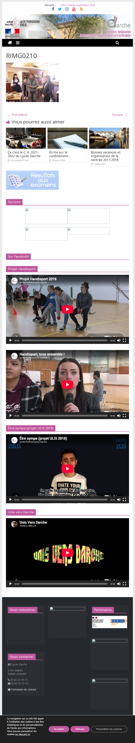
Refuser (80, 729)
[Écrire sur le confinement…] (67, 130)
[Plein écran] (124, 340)
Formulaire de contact (23, 689)
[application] (67, 309)
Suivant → (119, 115)
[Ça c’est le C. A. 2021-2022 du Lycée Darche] (26, 130)
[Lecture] (10, 340)
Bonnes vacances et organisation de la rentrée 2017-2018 (106, 156)
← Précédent (17, 115)
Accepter (59, 729)
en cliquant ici (22, 734)
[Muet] (119, 340)
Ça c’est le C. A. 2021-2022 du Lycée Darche (24, 154)
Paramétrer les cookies (109, 729)
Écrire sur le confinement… (60, 154)
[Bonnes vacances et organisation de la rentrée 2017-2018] (109, 130)
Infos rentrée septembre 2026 (78, 5)
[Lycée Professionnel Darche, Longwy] (67, 16)
